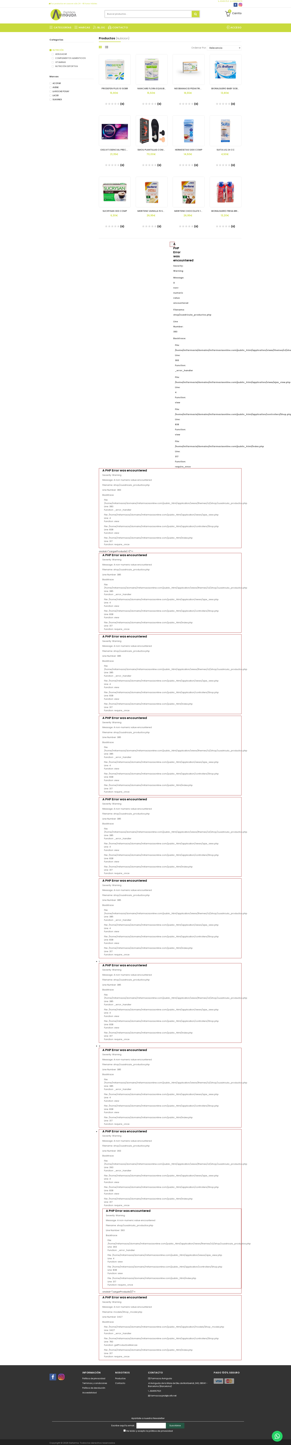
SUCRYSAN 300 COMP (115, 211)
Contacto (120, 1383)
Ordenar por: (198, 47)
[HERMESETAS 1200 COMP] (188, 131)
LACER (56, 95)
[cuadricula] (101, 47)
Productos (120, 1378)
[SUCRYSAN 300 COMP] (115, 192)
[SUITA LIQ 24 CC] (225, 131)
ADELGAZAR (61, 54)
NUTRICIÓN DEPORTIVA (66, 66)
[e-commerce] (64, 14)
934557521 (224, 1)
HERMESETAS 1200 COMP (188, 149)
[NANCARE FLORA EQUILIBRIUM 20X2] (151, 69)
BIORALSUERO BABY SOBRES (226, 88)
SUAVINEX (57, 100)
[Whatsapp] (277, 1436)
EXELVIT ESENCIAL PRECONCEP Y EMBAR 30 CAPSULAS (116, 149)
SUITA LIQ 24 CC (226, 149)
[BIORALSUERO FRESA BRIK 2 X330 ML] (225, 192)
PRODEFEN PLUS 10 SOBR (115, 88)
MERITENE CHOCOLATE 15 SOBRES (189, 211)
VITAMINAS (60, 62)
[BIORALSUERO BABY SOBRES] (225, 69)
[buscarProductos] (195, 14)
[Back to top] (287, 1439)
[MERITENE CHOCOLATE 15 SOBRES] (188, 192)
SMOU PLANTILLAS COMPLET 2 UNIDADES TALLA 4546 (152, 149)
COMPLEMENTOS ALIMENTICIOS (70, 58)
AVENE (56, 87)
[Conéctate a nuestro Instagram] (240, 5)
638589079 (237, 1)
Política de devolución (93, 1387)
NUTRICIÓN (58, 50)
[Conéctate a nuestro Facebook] (235, 5)
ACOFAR (57, 83)
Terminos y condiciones (94, 1383)
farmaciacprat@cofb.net (163, 1395)
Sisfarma (74, 1442)
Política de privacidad (93, 1378)
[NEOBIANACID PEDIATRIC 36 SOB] (188, 69)
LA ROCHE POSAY (61, 91)
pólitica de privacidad (161, 1431)
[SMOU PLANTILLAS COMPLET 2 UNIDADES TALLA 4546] (151, 131)
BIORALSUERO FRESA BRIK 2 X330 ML (226, 211)
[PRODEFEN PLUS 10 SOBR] (115, 69)
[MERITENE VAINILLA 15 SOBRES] (151, 192)
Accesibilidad (89, 1392)
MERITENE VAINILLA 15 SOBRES (152, 211)
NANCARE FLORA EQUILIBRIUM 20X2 (152, 88)
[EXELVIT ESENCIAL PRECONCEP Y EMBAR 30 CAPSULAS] (115, 131)
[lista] (107, 47)
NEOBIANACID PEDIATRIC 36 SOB (189, 88)
